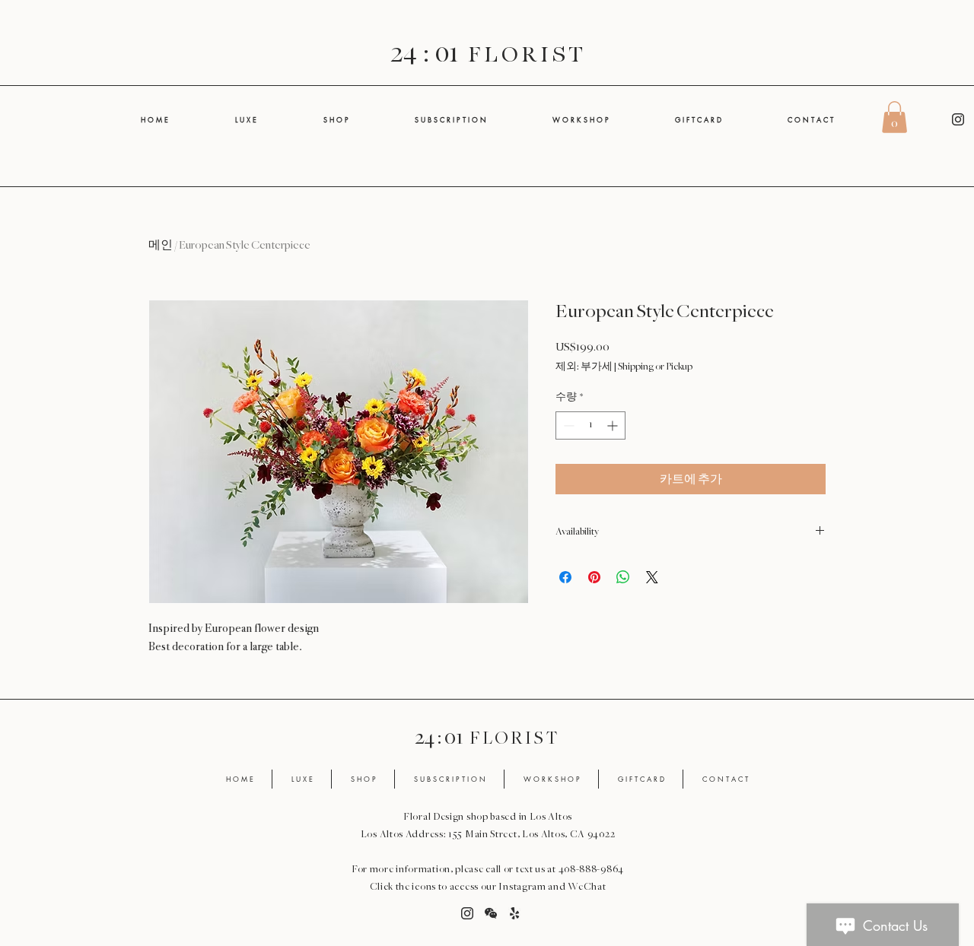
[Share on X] (652, 577)
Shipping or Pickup (655, 366)
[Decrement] (567, 425)
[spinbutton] (590, 425)
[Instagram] (958, 119)
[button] (894, 117)
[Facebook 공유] (565, 577)
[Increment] (613, 425)
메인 (160, 245)
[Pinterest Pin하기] (594, 577)
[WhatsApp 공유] (623, 577)
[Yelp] (514, 913)
